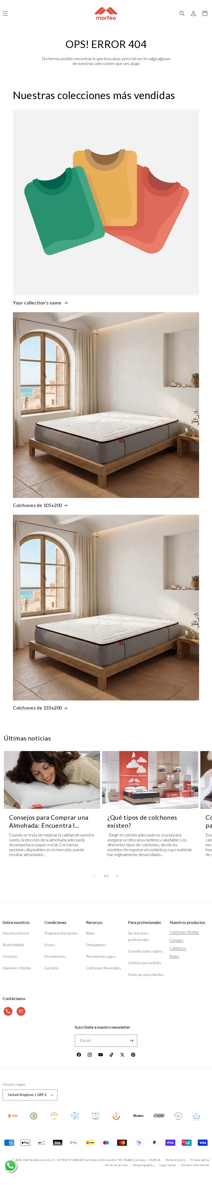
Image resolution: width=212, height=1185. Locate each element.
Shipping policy (143, 1165)
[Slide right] (117, 876)
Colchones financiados (103, 968)
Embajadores (96, 944)
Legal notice (168, 1165)
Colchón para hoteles (144, 963)
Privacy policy (200, 1160)
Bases (174, 956)
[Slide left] (94, 876)
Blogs (90, 933)
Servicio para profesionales (138, 936)
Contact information (195, 1165)
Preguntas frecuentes (61, 933)
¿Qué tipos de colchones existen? (142, 821)
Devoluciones (55, 956)
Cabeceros (178, 948)
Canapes (176, 940)
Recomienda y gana (101, 956)
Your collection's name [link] (37, 302)
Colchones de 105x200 (37, 505)
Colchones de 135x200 (37, 708)
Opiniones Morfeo (17, 968)
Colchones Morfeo (184, 932)
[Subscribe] (131, 1041)
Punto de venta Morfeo (146, 974)
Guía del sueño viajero (145, 951)
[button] (182, 13)
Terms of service (116, 1165)
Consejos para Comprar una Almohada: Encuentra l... (48, 821)
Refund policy (175, 1160)
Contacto (10, 956)
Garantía (51, 968)
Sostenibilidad (13, 944)
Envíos (49, 944)
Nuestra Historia (16, 933)
